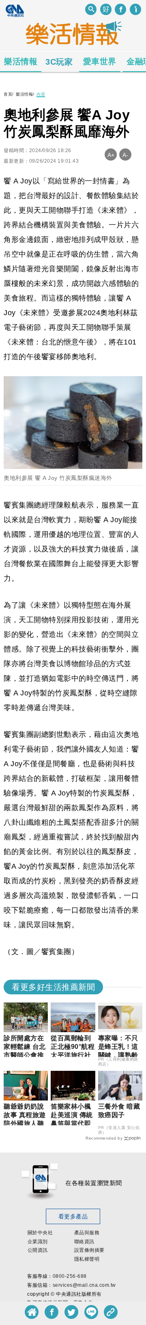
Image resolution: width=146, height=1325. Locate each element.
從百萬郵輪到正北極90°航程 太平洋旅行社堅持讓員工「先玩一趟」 (76, 1055)
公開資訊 (38, 1250)
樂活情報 (20, 61)
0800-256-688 (70, 1276)
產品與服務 (87, 1233)
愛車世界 (99, 61)
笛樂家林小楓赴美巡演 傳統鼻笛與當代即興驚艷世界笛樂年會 (72, 1123)
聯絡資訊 (84, 1241)
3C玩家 (59, 61)
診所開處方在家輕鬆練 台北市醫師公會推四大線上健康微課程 (25, 1055)
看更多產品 (73, 1216)
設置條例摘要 (89, 1250)
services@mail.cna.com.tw (84, 1285)
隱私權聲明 (87, 1259)
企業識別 (38, 1241)
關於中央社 (40, 1233)
